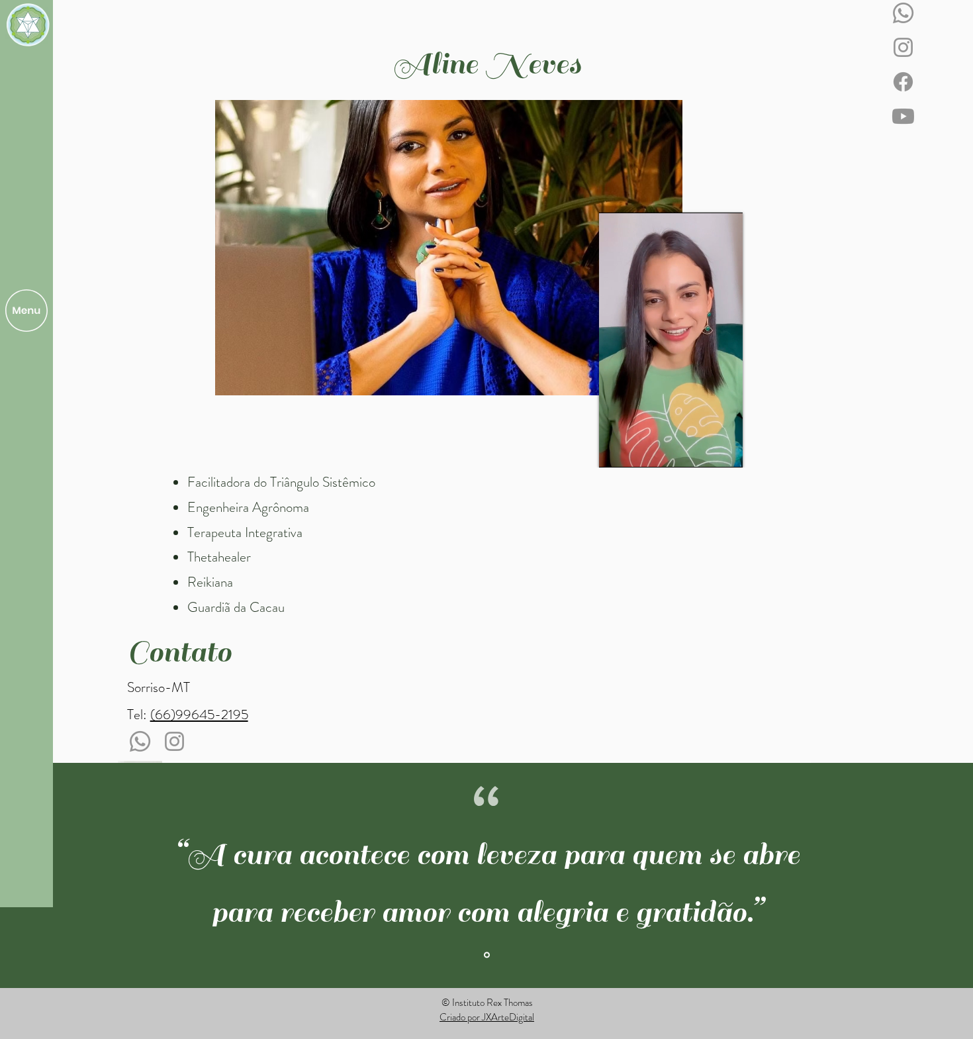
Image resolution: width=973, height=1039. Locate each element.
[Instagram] (903, 47)
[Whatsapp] (903, 13)
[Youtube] (903, 116)
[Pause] (616, 449)
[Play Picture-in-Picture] (726, 449)
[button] (26, 310)
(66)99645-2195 (199, 714)
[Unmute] (638, 449)
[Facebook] (903, 82)
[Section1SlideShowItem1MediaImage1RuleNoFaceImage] (487, 955)
